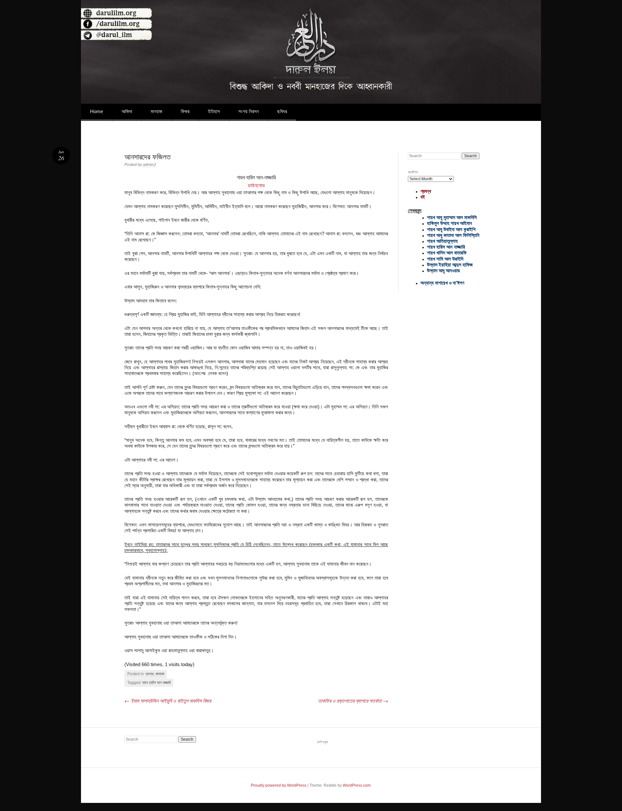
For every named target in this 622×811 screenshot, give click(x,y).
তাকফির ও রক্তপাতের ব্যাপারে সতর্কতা (353, 700)
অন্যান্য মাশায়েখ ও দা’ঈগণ (442, 283)
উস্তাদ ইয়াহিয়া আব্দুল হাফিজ (450, 264)
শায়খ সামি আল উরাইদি (445, 259)
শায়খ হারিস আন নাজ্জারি (156, 682)
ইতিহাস (214, 111)
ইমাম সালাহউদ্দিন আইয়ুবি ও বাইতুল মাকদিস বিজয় (167, 700)
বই (422, 197)
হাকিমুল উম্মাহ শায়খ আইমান (449, 223)
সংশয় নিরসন (248, 111)
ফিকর (185, 111)
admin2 (149, 164)
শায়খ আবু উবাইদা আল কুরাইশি (451, 229)
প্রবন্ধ (149, 674)
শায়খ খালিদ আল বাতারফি (446, 252)
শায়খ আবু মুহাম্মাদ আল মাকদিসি (452, 217)
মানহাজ (156, 111)
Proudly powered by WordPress (278, 785)
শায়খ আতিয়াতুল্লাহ (442, 241)
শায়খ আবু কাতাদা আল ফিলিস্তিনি (453, 235)
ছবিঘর (282, 111)
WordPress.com (357, 785)
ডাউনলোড (256, 185)
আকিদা (126, 111)
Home (96, 111)
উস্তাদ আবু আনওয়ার (443, 270)
